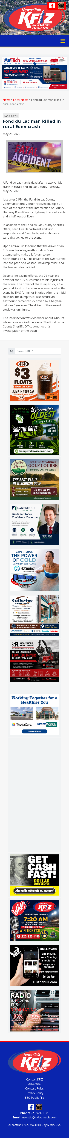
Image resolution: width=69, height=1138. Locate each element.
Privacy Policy (34, 1093)
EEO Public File (34, 1098)
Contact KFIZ (34, 1079)
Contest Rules (34, 1088)
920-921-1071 (34, 1113)
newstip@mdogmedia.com (34, 1117)
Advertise (34, 1084)
